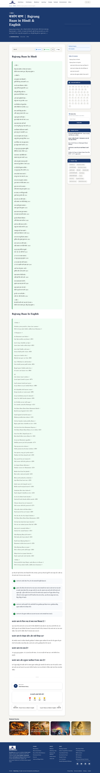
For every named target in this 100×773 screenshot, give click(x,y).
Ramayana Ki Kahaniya (52, 753)
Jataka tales (52, 758)
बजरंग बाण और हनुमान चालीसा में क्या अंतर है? (79, 74)
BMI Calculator (79, 753)
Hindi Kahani (81, 173)
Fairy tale (35, 757)
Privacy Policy (70, 771)
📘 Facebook (38, 49)
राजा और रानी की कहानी (73, 173)
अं (79, 89)
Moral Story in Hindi (80, 165)
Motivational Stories (37, 751)
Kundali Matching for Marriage (65, 761)
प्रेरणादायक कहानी (85, 170)
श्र (87, 103)
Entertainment (63, 2)
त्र (84, 103)
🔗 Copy (58, 49)
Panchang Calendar (63, 749)
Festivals (56, 2)
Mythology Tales (53, 751)
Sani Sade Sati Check (63, 755)
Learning (43, 2)
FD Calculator (78, 757)
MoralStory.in (72, 165)
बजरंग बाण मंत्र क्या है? (74, 71)
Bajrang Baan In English (75, 62)
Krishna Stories (53, 756)
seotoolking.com (36, 771)
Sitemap (85, 771)
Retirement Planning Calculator (82, 759)
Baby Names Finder (80, 749)
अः (82, 89)
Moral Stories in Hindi (82, 167)
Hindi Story (20, 2)
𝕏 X (53, 49)
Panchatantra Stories (37, 755)
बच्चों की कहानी (72, 170)
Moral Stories (35, 749)
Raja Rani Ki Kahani (79, 178)
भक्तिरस (14, 6)
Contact (89, 771)
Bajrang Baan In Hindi (75, 59)
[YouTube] (81, 763)
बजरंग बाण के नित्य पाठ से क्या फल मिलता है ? (79, 65)
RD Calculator (79, 755)
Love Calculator (62, 759)
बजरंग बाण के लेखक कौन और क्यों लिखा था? (79, 68)
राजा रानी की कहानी (73, 167)
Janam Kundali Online (63, 753)
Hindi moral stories (73, 181)
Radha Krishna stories (82, 181)
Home (10, 6)
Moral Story (72, 178)
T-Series (80, 176)
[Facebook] (77, 763)
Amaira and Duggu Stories (38, 759)
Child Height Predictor (80, 751)
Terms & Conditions (78, 771)
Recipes (50, 2)
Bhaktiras (36, 2)
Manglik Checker (62, 757)
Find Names (28, 2)
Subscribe (79, 122)
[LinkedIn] (85, 763)
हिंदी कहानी (78, 170)
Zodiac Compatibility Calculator (65, 751)
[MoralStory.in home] (12, 2)
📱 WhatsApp (47, 49)
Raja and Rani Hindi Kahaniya (39, 753)
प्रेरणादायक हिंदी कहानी (73, 176)
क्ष (81, 103)
